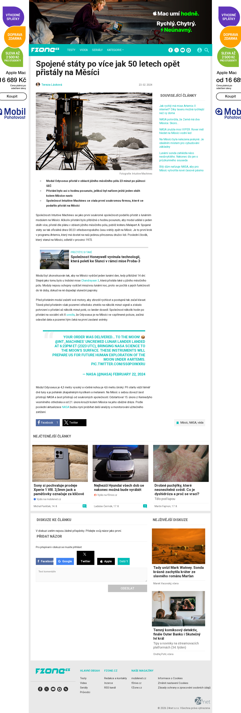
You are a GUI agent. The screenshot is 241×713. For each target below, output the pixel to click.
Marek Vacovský (162, 583)
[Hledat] (206, 51)
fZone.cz (136, 687)
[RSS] (66, 690)
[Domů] (45, 50)
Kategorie (114, 49)
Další (123, 561)
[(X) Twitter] (176, 50)
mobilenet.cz (138, 678)
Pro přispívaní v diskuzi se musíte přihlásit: (59, 547)
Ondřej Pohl (159, 654)
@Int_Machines (69, 341)
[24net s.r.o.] (202, 703)
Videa (84, 50)
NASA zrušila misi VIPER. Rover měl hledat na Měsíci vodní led (181, 131)
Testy (71, 50)
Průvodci (85, 692)
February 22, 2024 (129, 374)
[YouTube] (182, 50)
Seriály (97, 50)
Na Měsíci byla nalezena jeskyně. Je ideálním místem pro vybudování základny (181, 143)
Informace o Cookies (170, 678)
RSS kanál (110, 687)
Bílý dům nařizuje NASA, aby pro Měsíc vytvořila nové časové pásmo (181, 168)
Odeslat (127, 588)
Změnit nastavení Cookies (173, 682)
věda (200, 422)
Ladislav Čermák (103, 506)
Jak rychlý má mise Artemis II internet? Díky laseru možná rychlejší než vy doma (181, 109)
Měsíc (184, 422)
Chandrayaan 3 (90, 280)
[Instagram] (188, 50)
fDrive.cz (136, 682)
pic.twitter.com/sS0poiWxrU (118, 364)
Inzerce (108, 682)
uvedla (71, 314)
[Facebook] (170, 50)
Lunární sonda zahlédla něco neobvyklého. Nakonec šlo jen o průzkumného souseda (178, 156)
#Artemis (135, 359)
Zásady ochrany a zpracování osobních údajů (184, 687)
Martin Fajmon (163, 506)
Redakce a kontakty (115, 678)
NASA (65, 407)
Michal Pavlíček (42, 506)
